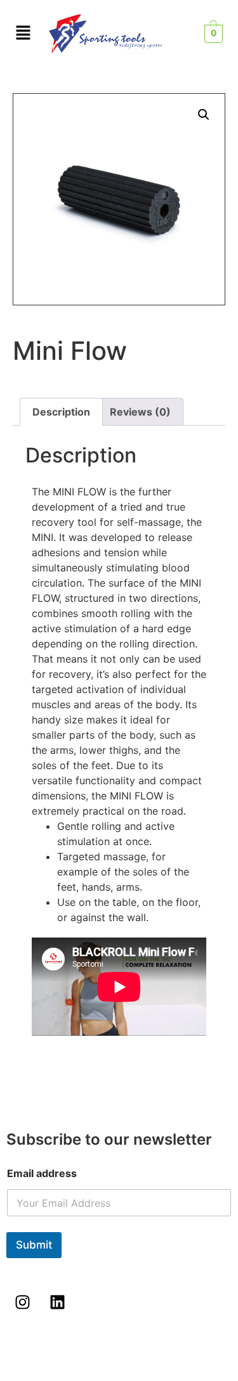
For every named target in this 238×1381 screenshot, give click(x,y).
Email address (42, 1174)
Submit (34, 1244)
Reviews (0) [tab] (140, 411)
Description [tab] (61, 411)
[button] (203, 114)
